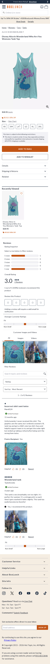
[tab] (25, 75)
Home (4, 28)
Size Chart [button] (12, 121)
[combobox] (25, 12)
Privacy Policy (10, 640)
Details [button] (10, 112)
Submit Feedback (21, 613)
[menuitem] (46, 6)
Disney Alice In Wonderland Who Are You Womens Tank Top (12, 224)
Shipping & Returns (10, 171)
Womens (11, 28)
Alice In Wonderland (12, 32)
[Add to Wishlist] (21, 193)
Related (5, 177)
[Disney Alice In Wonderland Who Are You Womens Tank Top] (13, 205)
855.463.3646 (41, 656)
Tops (19, 28)
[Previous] (2, 2)
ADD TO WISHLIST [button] (25, 157)
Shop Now (33, 2)
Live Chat (28, 601)
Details (31, 22)
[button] (3, 6)
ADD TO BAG (25, 149)
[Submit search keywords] (4, 12)
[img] (4, 593)
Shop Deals (20, 22)
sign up (42, 627)
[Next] (47, 2)
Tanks (24, 28)
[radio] (4, 126)
